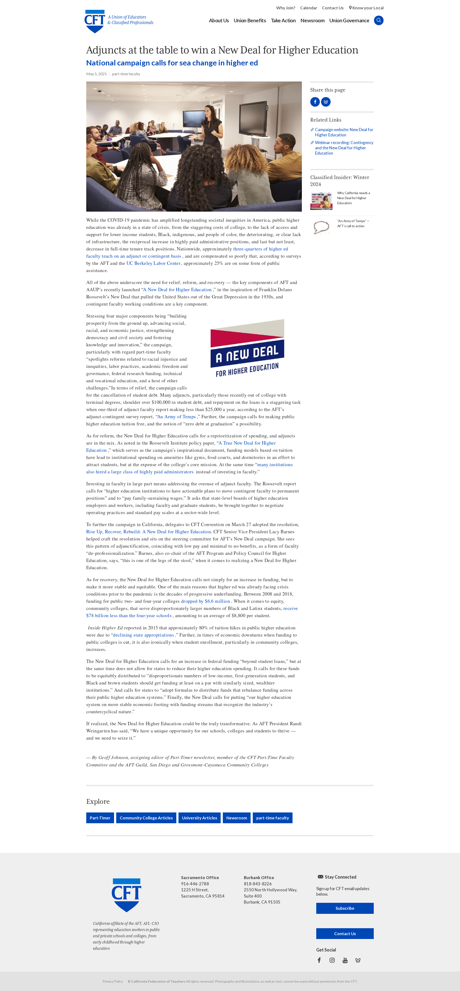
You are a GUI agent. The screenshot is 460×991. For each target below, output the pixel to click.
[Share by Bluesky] (326, 102)
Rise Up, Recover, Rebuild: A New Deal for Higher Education (148, 531)
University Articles (199, 817)
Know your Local (368, 7)
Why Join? (285, 7)
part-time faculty (126, 73)
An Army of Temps (176, 416)
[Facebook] (319, 960)
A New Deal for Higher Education (177, 289)
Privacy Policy (113, 981)
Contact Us (333, 7)
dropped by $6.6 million (205, 601)
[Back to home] (116, 18)
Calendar (308, 7)
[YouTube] (345, 960)
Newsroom (236, 817)
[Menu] (388, 20)
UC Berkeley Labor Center (153, 263)
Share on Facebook (315, 102)
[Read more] (194, 146)
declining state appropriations (143, 635)
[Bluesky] (358, 960)
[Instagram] (332, 960)
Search (379, 20)
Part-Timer (100, 817)
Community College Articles (146, 817)
